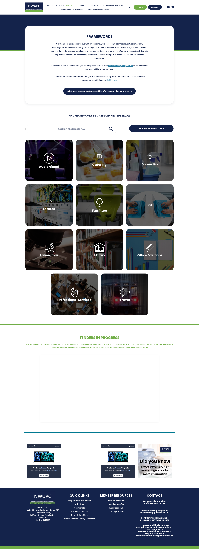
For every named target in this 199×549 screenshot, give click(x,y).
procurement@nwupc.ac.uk (120, 65)
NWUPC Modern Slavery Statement (79, 518)
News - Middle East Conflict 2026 (99, 9)
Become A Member (116, 500)
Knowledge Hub (96, 5)
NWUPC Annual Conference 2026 (72, 9)
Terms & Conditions (79, 515)
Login (140, 7)
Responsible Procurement (115, 5)
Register (155, 7)
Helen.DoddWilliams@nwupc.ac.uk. (155, 535)
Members (58, 5)
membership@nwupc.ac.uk (154, 512)
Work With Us (79, 504)
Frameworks (70, 5)
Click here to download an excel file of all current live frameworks (99, 91)
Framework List (79, 507)
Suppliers (82, 5)
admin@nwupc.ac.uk (154, 503)
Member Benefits (116, 504)
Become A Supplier (79, 511)
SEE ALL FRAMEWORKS (151, 128)
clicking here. (112, 80)
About (49, 5)
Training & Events (116, 511)
